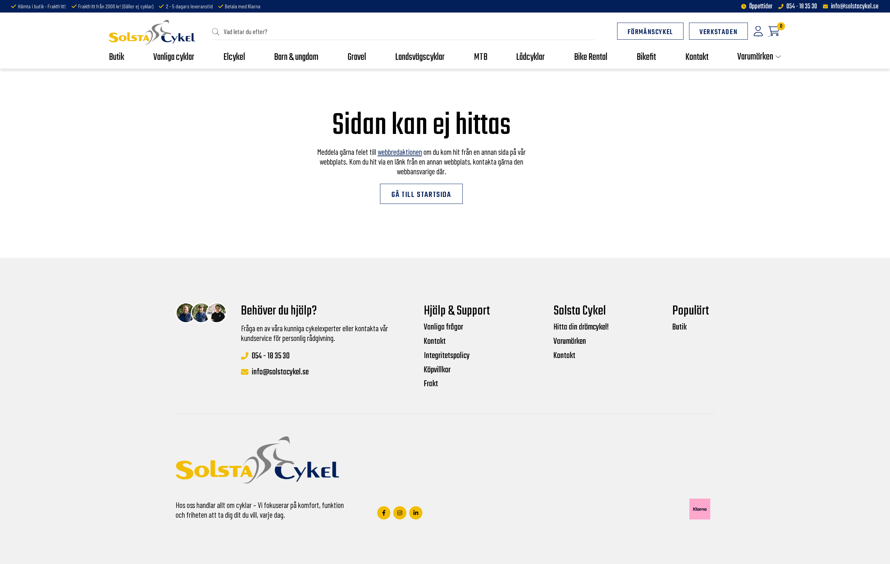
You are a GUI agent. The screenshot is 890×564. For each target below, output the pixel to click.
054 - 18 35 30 (801, 6)
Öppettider (760, 6)
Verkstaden (718, 32)
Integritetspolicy (447, 356)
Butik (679, 327)
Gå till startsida (421, 195)
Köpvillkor (437, 370)
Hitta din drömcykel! (581, 327)
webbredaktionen (400, 151)
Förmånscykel (650, 32)
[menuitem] (403, 31)
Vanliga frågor (443, 327)
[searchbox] (406, 31)
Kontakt (435, 341)
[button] (218, 31)
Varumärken (569, 341)
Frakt (431, 384)
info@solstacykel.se (855, 6)
